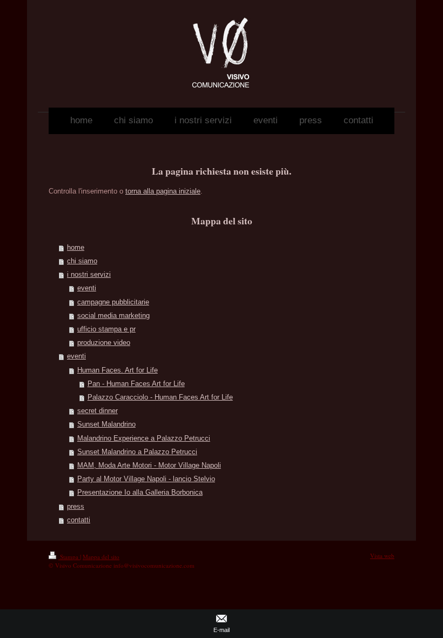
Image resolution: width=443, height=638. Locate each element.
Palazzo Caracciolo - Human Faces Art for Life (160, 397)
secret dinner (97, 411)
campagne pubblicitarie (113, 302)
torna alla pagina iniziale (162, 191)
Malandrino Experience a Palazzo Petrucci (143, 438)
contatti (78, 520)
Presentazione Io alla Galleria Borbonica (140, 492)
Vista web (382, 555)
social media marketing (113, 316)
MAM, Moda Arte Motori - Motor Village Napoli (149, 465)
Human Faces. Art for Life (117, 370)
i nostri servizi (89, 274)
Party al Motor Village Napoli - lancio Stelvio (146, 479)
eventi (86, 288)
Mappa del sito (101, 557)
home (75, 247)
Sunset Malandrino (106, 424)
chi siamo (82, 261)
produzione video (103, 343)
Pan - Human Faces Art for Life (136, 384)
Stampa (69, 557)
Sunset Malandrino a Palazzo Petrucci (137, 452)
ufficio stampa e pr (106, 329)
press (75, 506)
